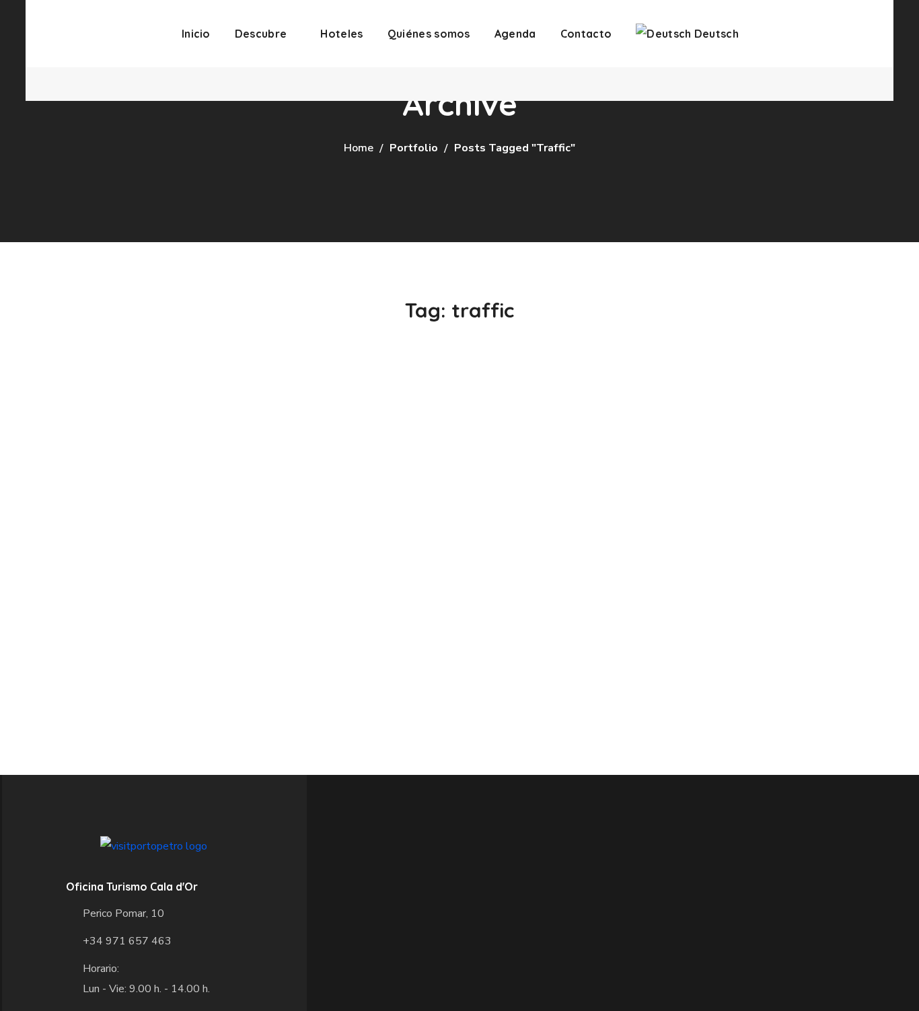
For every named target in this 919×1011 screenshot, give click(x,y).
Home (358, 148)
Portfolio (414, 148)
